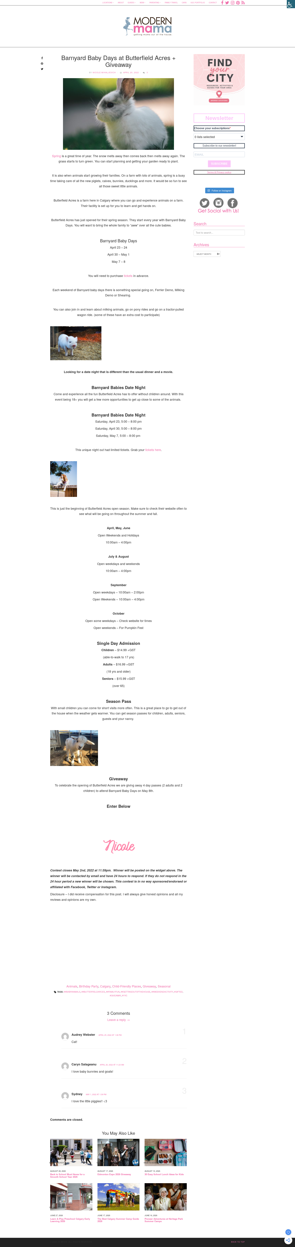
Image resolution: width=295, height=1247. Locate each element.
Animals (71, 986)
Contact (213, 2)
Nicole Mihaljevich (104, 72)
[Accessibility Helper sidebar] (291, 4)
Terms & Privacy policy (219, 172)
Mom (142, 2)
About (121, 2)
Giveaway (149, 986)
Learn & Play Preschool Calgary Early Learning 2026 (70, 1220)
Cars (184, 2)
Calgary (105, 986)
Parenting (154, 2)
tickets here (153, 449)
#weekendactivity (163, 991)
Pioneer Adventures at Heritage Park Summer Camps (164, 1220)
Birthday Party (88, 986)
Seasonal (164, 986)
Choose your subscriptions (212, 128)
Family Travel (171, 2)
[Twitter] (227, 2)
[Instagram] (232, 2)
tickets (128, 275)
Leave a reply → (118, 1019)
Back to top (238, 1242)
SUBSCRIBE (219, 163)
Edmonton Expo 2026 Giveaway (114, 1174)
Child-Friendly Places (126, 986)
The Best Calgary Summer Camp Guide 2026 (118, 1220)
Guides (131, 2)
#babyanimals (72, 991)
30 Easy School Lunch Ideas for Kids (164, 1174)
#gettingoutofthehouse (136, 991)
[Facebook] (222, 2)
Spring (56, 156)
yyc (125, 995)
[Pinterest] (238, 2)
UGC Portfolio (198, 2)
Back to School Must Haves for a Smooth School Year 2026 (67, 1175)
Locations (107, 2)
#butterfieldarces (94, 991)
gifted (179, 991)
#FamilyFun (113, 991)
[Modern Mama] (147, 24)
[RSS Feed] (243, 2)
